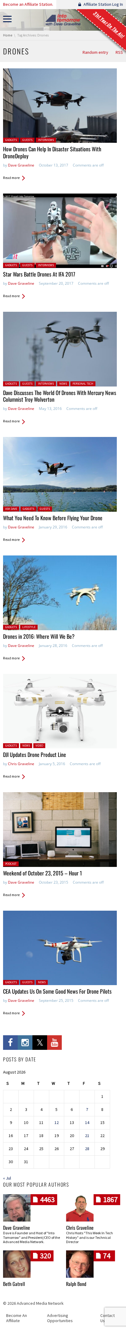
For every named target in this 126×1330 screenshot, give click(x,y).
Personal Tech (82, 384)
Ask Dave (11, 509)
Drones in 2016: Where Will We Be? (39, 636)
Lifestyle (28, 627)
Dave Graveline (21, 165)
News (63, 384)
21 (87, 1135)
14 (87, 1122)
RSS (119, 52)
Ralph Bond (76, 1283)
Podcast (11, 864)
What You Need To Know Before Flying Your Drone (52, 518)
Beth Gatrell (14, 1283)
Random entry (95, 52)
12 (56, 1122)
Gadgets (11, 140)
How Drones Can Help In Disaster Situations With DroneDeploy (52, 152)
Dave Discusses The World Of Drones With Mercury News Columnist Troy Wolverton (59, 396)
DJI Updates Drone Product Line (34, 754)
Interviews (46, 140)
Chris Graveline (21, 763)
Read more (11, 178)
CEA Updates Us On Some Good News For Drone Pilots (57, 991)
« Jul (7, 1178)
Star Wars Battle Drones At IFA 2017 (39, 274)
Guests (27, 140)
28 (87, 1148)
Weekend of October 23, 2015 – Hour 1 (42, 873)
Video (39, 745)
